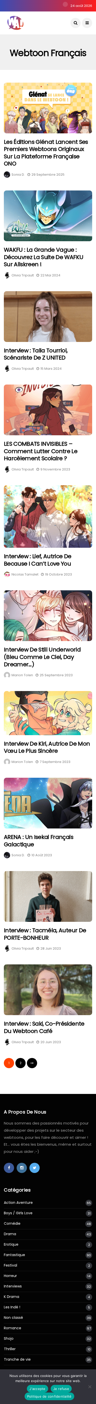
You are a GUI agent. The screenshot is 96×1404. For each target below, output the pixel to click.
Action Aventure (18, 1203)
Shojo (9, 1338)
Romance (12, 1328)
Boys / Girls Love (18, 1213)
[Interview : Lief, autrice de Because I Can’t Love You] (48, 516)
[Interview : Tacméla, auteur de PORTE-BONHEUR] (48, 896)
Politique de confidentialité (49, 1396)
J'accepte (37, 1389)
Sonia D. (18, 174)
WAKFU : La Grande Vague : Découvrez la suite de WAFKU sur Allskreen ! (43, 257)
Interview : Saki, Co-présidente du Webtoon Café (44, 1027)
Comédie (12, 1223)
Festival (10, 1265)
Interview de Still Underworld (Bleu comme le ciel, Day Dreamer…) (42, 657)
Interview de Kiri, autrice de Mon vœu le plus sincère (47, 747)
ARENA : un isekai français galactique (38, 840)
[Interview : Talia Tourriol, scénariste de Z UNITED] (48, 316)
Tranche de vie (17, 1359)
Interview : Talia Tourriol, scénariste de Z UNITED (35, 354)
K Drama (11, 1297)
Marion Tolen (22, 675)
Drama (10, 1234)
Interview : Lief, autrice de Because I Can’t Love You (37, 560)
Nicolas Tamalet (25, 574)
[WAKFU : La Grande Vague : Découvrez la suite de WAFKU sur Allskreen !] (48, 215)
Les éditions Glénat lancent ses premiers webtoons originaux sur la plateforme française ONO (46, 153)
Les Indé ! (12, 1307)
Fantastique (14, 1255)
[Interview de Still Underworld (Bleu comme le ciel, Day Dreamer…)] (48, 615)
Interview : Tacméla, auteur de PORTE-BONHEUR (45, 934)
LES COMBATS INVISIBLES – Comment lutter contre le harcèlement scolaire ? (40, 451)
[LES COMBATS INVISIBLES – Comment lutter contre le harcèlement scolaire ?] (48, 410)
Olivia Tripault (23, 275)
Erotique (11, 1244)
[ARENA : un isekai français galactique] (48, 803)
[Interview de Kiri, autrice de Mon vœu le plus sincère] (48, 713)
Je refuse (61, 1389)
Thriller (10, 1349)
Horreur (10, 1276)
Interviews (13, 1286)
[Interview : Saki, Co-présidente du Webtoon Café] (48, 989)
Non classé (13, 1318)
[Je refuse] (89, 1386)
